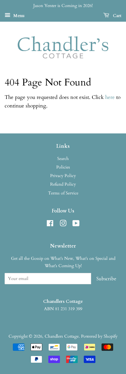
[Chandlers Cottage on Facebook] (50, 224)
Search (63, 159)
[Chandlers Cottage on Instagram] (63, 224)
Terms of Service (63, 193)
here (110, 97)
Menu (18, 16)
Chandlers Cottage (62, 336)
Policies (63, 167)
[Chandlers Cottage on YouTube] (76, 224)
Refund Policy (63, 184)
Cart (116, 16)
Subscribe (106, 278)
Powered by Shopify (99, 336)
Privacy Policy (63, 176)
